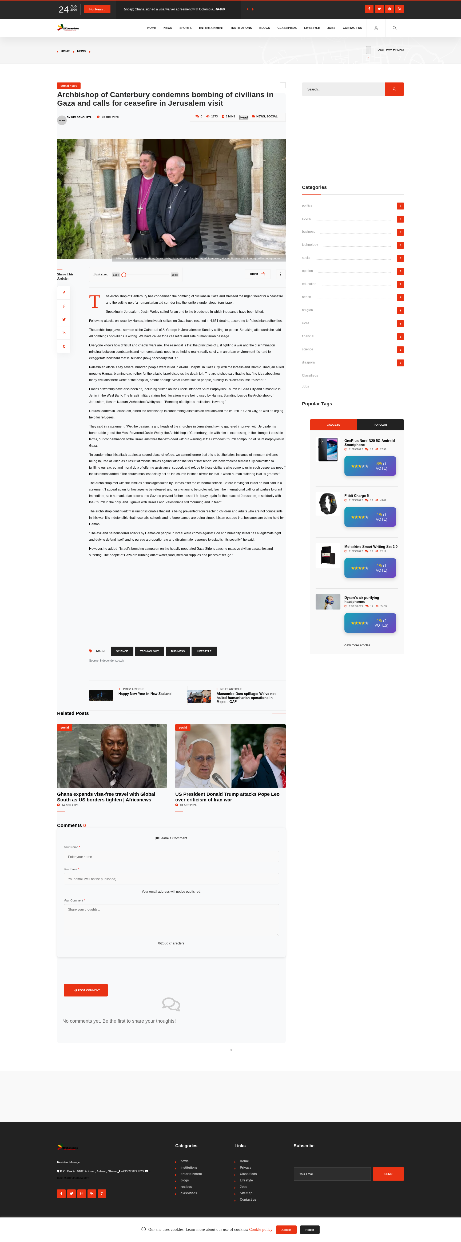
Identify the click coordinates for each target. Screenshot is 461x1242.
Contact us (352, 27)
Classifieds (287, 27)
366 (226, 9)
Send (388, 1174)
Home (151, 27)
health (306, 297)
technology (310, 245)
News (168, 27)
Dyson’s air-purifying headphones (361, 600)
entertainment (191, 1174)
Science (122, 651)
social (272, 116)
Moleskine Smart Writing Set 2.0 (371, 547)
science (307, 349)
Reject (309, 1229)
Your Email (71, 869)
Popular (380, 424)
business (308, 232)
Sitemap (246, 1193)
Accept (286, 1229)
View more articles (357, 645)
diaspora (308, 362)
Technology (149, 651)
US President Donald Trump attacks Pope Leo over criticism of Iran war (227, 797)
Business (178, 651)
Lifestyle (312, 27)
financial (308, 336)
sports (306, 218)
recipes (186, 1187)
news (81, 51)
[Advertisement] (187, 598)
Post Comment (88, 990)
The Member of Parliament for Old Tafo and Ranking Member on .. (171, 9)
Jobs (331, 27)
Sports (186, 27)
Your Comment (74, 900)
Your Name (72, 847)
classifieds (189, 1193)
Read (244, 117)
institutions (189, 1167)
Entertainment (211, 27)
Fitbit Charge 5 (356, 496)
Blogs (264, 27)
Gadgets (333, 424)
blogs (185, 1180)
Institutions (241, 27)
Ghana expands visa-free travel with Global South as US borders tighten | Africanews (106, 797)
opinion (307, 271)
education (309, 284)
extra (305, 323)
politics (307, 205)
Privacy (246, 1167)
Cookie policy (261, 1229)
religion (307, 310)
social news (69, 85)
